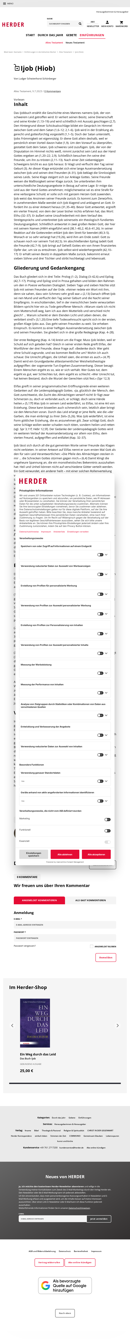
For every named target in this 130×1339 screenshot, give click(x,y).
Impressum (96, 1251)
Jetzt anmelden (99, 1218)
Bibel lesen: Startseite (13, 52)
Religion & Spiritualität (74, 1130)
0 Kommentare (52, 91)
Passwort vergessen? (25, 945)
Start (30, 35)
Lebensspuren (112, 1136)
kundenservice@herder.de (71, 1147)
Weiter (117, 1025)
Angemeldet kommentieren (39, 900)
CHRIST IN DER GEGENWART (100, 1130)
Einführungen (92, 35)
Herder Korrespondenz (21, 1136)
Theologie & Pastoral (51, 1130)
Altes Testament (54, 42)
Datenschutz (65, 1251)
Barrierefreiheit (81, 1251)
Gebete (71, 35)
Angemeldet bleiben (105, 946)
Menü (10, 3)
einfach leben (41, 1136)
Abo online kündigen (96, 1147)
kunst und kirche (65, 1141)
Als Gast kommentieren (90, 900)
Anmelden (106, 957)
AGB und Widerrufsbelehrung (42, 1251)
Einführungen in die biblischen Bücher (40, 52)
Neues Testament (75, 42)
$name (28, 1130)
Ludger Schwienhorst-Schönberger (37, 78)
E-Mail (18, 919)
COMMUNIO (74, 1136)
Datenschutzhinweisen (79, 1208)
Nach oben (65, 1313)
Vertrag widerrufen (49, 1262)
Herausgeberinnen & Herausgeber (112, 11)
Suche (49, 18)
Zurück (12, 1025)
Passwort (20, 932)
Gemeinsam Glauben (93, 1136)
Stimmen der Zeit (58, 1136)
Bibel (36, 1130)
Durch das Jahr (50, 35)
